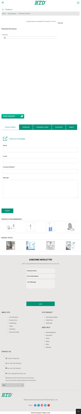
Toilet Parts (49, 320)
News (47, 341)
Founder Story (13, 317)
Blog (47, 344)
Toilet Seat (49, 323)
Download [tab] (58, 127)
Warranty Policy (14, 332)
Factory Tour (13, 320)
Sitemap (48, 347)
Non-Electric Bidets (51, 317)
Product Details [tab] (10, 127)
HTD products (12, 13)
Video (11, 326)
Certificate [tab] (25, 127)
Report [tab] (71, 127)
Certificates (12, 323)
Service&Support (51, 332)
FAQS (47, 338)
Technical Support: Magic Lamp (40, 413)
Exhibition (12, 329)
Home (4, 13)
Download (49, 335)
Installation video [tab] (42, 127)
